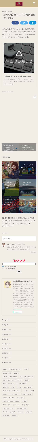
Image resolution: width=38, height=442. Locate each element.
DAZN (25, 369)
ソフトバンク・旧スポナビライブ (12, 380)
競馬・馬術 (25, 405)
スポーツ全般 (28, 387)
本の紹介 (14, 415)
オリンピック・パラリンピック (11, 391)
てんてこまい (10, 244)
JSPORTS (6, 387)
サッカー (25, 391)
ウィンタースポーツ (8, 408)
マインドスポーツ (22, 408)
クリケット (6, 415)
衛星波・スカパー (8, 384)
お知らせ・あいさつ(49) (7, 91)
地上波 (26, 380)
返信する (33, 252)
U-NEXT (16, 373)
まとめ (5, 369)
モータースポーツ (15, 394)
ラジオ (19, 387)
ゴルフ (24, 401)
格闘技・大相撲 (27, 394)
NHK (13, 387)
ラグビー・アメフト (8, 398)
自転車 (5, 394)
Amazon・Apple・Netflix (10, 376)
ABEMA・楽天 (7, 373)
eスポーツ (29, 412)
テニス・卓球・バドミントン (11, 405)
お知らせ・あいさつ (15, 369)
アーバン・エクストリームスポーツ (13, 412)
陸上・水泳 (20, 398)
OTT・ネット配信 (21, 384)
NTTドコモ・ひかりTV (26, 376)
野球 (32, 391)
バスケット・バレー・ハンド (11, 401)
